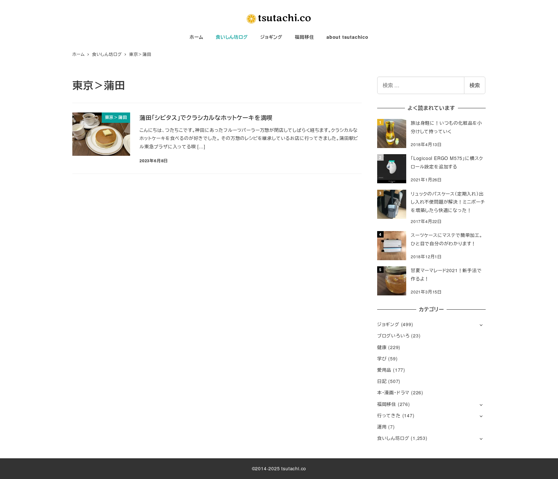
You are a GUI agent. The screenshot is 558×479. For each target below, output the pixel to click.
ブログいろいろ (393, 335)
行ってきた (389, 415)
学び (382, 358)
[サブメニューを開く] (481, 324)
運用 (382, 426)
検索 (475, 85)
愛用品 (384, 370)
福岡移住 (386, 404)
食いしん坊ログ (393, 438)
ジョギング (388, 324)
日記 (382, 381)
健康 (382, 347)
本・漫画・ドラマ (393, 392)
